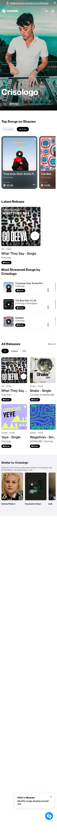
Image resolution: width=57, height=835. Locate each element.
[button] (55, 2)
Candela (19, 317)
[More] (48, 290)
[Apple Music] (6, 262)
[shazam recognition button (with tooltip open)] (49, 816)
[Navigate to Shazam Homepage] (9, 11)
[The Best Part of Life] (25, 304)
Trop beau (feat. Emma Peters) (30, 283)
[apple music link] (14, 104)
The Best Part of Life (25, 300)
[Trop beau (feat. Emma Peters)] (25, 287)
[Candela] (25, 322)
